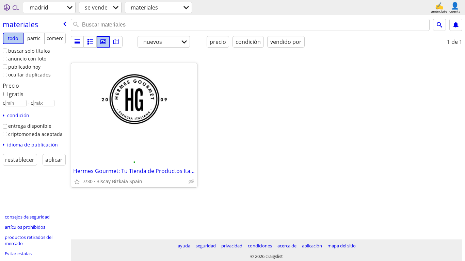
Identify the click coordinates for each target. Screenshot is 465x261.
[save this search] (455, 25)
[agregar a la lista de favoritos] (77, 181)
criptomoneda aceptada (35, 134)
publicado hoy (24, 67)
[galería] (103, 42)
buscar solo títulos (29, 51)
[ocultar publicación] (191, 181)
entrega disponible (29, 126)
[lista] (77, 42)
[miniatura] (90, 42)
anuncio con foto (27, 58)
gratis (16, 94)
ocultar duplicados (29, 74)
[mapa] (116, 42)
